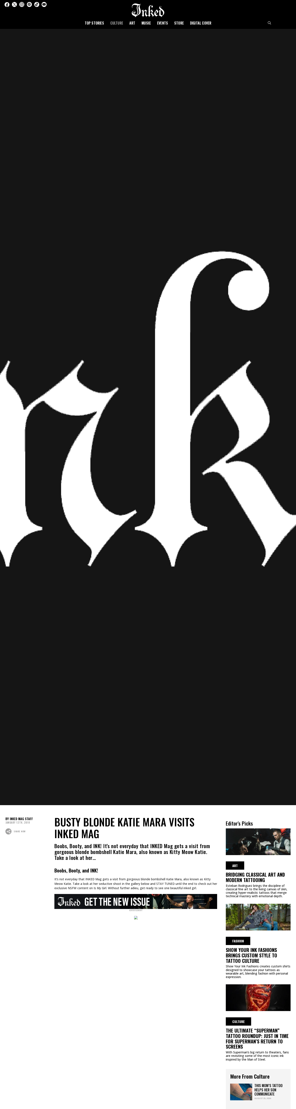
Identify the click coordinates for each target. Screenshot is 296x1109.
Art (132, 23)
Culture (116, 23)
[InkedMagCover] (135, 900)
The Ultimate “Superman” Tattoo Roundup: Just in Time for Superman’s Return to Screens (257, 1038)
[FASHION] (258, 916)
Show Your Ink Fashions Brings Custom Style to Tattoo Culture (251, 955)
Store (179, 23)
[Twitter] (14, 4)
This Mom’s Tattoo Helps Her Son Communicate (268, 1090)
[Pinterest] (29, 4)
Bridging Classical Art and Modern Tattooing (255, 877)
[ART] (258, 841)
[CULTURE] (258, 997)
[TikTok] (36, 4)
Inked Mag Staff (21, 818)
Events (162, 23)
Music (146, 23)
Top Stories (94, 23)
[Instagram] (21, 4)
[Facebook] (7, 4)
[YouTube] (44, 4)
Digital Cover (200, 23)
